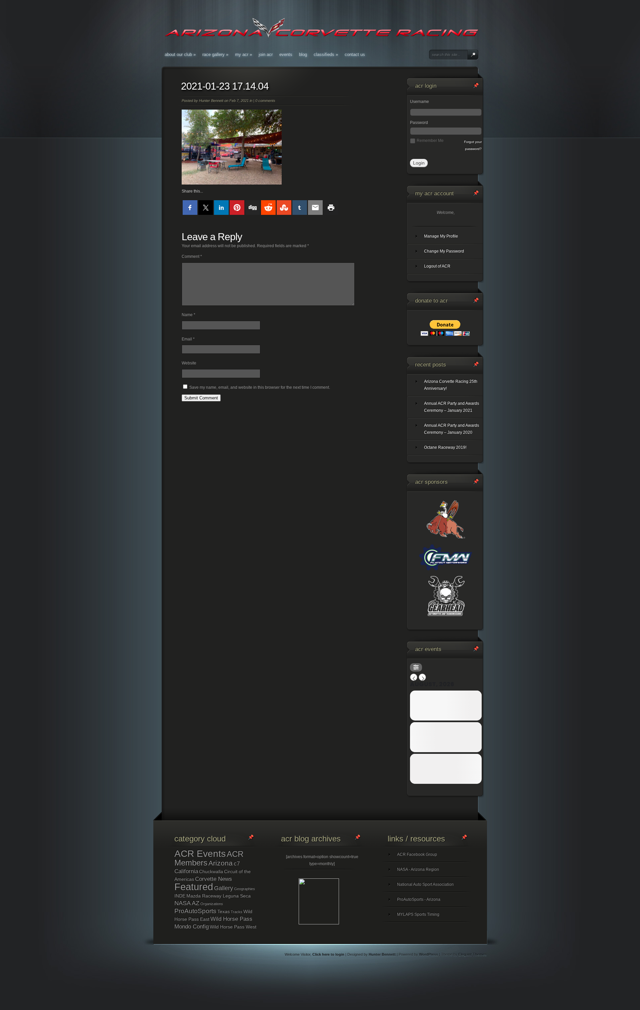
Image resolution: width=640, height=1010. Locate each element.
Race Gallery (215, 54)
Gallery (223, 888)
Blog (303, 54)
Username (419, 101)
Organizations (211, 904)
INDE (179, 895)
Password (419, 122)
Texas (223, 911)
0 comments (265, 101)
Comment (192, 256)
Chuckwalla (211, 871)
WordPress (428, 954)
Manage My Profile (441, 236)
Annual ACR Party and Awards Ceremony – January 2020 (451, 429)
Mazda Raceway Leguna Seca (218, 895)
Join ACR (266, 54)
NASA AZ (186, 903)
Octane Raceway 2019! (445, 447)
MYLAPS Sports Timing (418, 914)
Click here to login (328, 954)
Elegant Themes (472, 954)
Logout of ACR (437, 266)
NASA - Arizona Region (418, 869)
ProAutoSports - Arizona (418, 899)
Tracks (236, 912)
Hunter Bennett (211, 101)
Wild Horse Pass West (233, 926)
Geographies (244, 889)
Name (188, 314)
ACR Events (200, 853)
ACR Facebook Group (417, 854)
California (186, 871)
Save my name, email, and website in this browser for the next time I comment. (259, 387)
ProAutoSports (195, 910)
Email (188, 339)
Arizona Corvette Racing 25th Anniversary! (450, 385)
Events (285, 54)
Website (189, 363)
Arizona (220, 863)
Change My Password (444, 251)
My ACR (243, 54)
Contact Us (355, 54)
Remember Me (430, 140)
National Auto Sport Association (425, 884)
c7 (237, 863)
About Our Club (180, 54)
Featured (193, 886)
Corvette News (213, 879)
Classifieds (326, 54)
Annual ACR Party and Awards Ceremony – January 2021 (451, 407)
